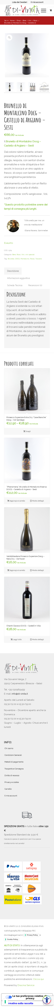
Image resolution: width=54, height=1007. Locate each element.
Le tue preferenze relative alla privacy (30, 997)
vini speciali (29, 255)
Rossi (19, 255)
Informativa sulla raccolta (18, 1003)
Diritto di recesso (11, 775)
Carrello (8, 789)
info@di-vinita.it (20, 693)
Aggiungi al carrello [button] (17, 501)
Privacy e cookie (11, 782)
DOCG (17, 259)
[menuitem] (20, 2)
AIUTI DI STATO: (12, 945)
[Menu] (42, 10)
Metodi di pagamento (13, 762)
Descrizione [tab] (13, 271)
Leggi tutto (17, 639)
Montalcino (25, 259)
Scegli (28, 431)
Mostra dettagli (38, 501)
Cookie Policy (12, 939)
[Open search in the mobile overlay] (32, 10)
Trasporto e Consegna (14, 769)
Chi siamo (8, 748)
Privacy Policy (32, 935)
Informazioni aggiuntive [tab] (18, 278)
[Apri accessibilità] (47, 1000)
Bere (14, 255)
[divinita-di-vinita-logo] (22, 10)
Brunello (11, 259)
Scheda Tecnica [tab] (14, 285)
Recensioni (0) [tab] (35, 285)
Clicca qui (38, 979)
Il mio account (37, 2)
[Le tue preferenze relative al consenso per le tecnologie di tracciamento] (5, 1002)
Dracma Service (26, 985)
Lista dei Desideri (19, 2)
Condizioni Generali (13, 755)
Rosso (32, 259)
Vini (22, 255)
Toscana (38, 259)
